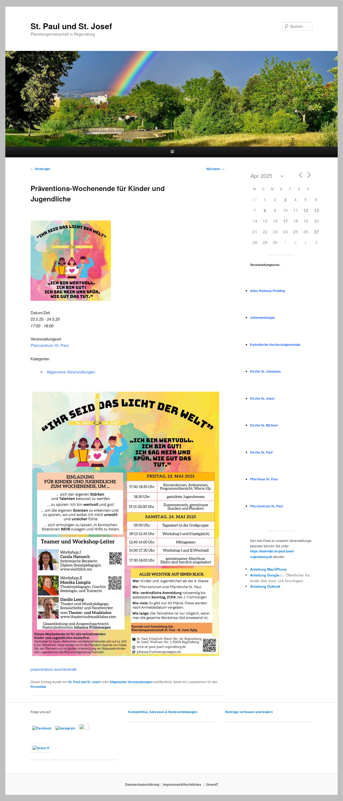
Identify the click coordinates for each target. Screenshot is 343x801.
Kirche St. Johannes (265, 371)
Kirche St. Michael (264, 425)
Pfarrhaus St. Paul (264, 479)
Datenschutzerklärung (142, 784)
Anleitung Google (264, 575)
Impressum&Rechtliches (182, 784)
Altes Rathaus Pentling (267, 290)
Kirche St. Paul (261, 452)
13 (316, 210)
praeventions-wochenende (54, 669)
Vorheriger (41, 168)
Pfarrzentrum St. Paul (49, 345)
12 (305, 210)
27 (316, 232)
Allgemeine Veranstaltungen (71, 372)
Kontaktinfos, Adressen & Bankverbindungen (162, 711)
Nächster (215, 168)
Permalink (38, 686)
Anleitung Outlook (265, 586)
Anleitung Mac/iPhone (268, 569)
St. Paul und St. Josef (71, 26)
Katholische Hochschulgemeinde (275, 344)
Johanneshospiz (262, 317)
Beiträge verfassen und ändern (249, 711)
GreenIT (212, 784)
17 (285, 221)
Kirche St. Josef (262, 398)
